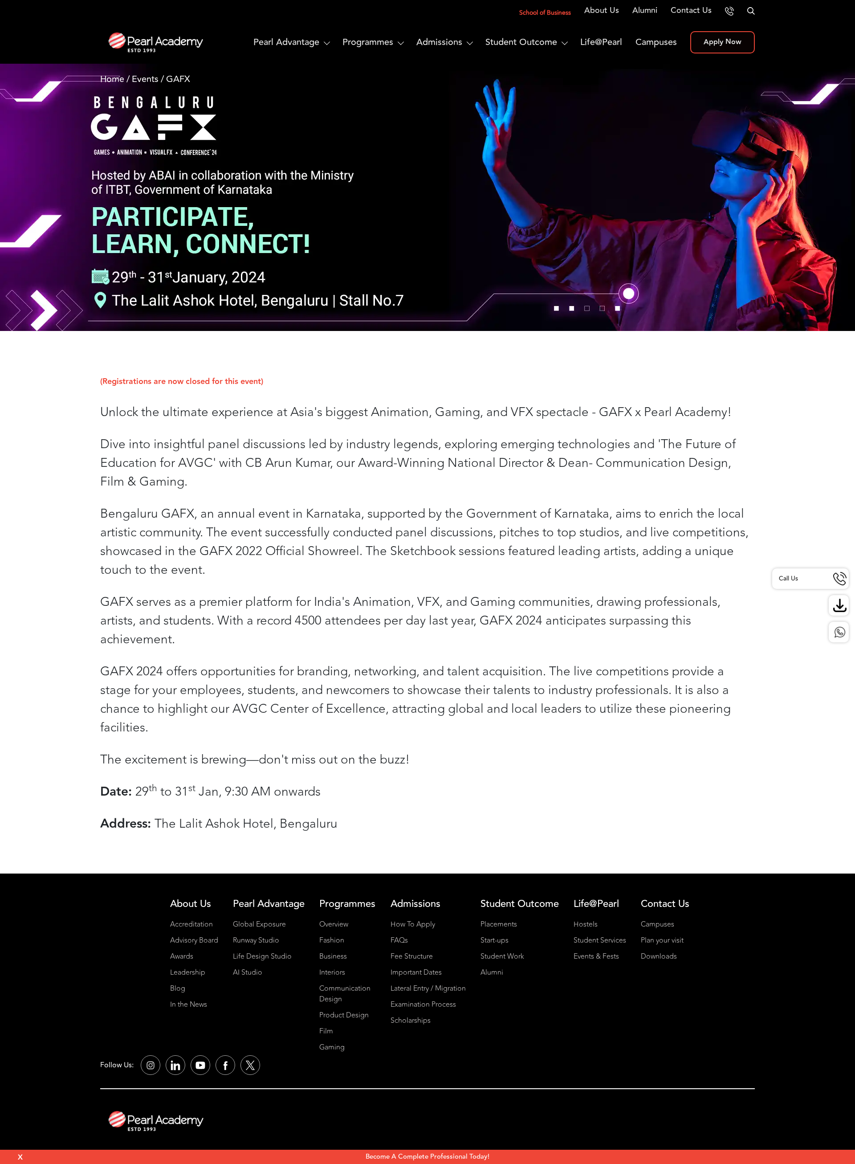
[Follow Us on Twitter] (250, 1065)
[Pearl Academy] (156, 1121)
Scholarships (411, 1020)
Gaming (332, 1047)
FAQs (399, 940)
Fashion (331, 940)
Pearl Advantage (286, 42)
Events (145, 79)
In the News (188, 1004)
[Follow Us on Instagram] (150, 1065)
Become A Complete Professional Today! (427, 1157)
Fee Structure (412, 956)
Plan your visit (662, 940)
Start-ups (494, 940)
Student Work (502, 956)
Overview (333, 924)
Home (112, 79)
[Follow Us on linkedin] (175, 1065)
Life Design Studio (262, 956)
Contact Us (691, 10)
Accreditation (191, 924)
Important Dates (416, 972)
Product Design (344, 1015)
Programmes (367, 42)
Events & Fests (596, 956)
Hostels (586, 924)
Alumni (644, 10)
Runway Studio (256, 940)
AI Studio (247, 972)
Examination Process (423, 1004)
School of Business (545, 12)
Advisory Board (194, 940)
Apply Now (722, 42)
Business (333, 956)
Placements (498, 924)
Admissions (439, 42)
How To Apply (413, 924)
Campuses (656, 42)
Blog (177, 988)
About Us (601, 10)
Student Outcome (521, 42)
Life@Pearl (601, 42)
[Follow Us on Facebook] (225, 1065)
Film (326, 1031)
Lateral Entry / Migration (428, 988)
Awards (181, 956)
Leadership (187, 972)
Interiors (332, 972)
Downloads (659, 956)
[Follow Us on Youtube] (200, 1065)
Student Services (600, 940)
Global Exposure (259, 924)
